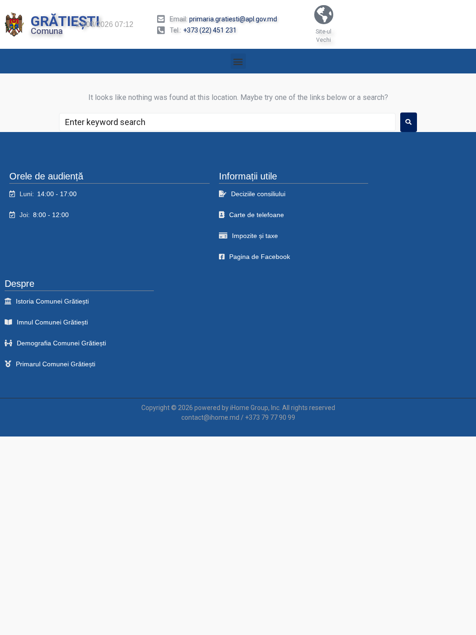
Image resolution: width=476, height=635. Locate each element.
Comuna (47, 31)
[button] (238, 61)
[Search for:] (227, 122)
